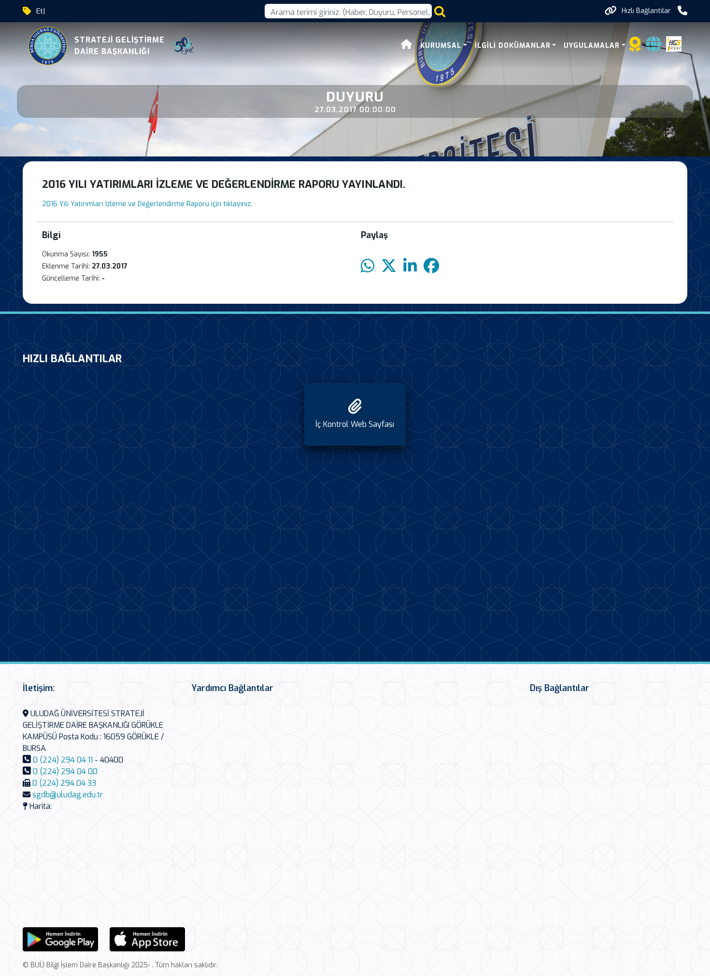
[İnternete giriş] (653, 47)
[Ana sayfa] (406, 45)
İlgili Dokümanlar (513, 45)
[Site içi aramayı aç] (439, 11)
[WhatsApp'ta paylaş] (367, 266)
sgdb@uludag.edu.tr (67, 795)
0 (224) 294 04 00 (65, 771)
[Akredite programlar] (635, 47)
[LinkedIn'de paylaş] (410, 266)
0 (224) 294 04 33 (64, 783)
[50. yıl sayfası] (184, 46)
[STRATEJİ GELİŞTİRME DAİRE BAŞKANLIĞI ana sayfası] (47, 46)
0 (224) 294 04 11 (63, 760)
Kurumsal (440, 45)
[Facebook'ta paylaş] (431, 266)
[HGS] (674, 43)
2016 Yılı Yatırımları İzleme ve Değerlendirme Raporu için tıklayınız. (147, 204)
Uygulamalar (592, 45)
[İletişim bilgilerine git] (682, 10)
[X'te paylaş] (389, 266)
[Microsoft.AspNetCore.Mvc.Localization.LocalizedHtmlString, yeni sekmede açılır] (60, 939)
